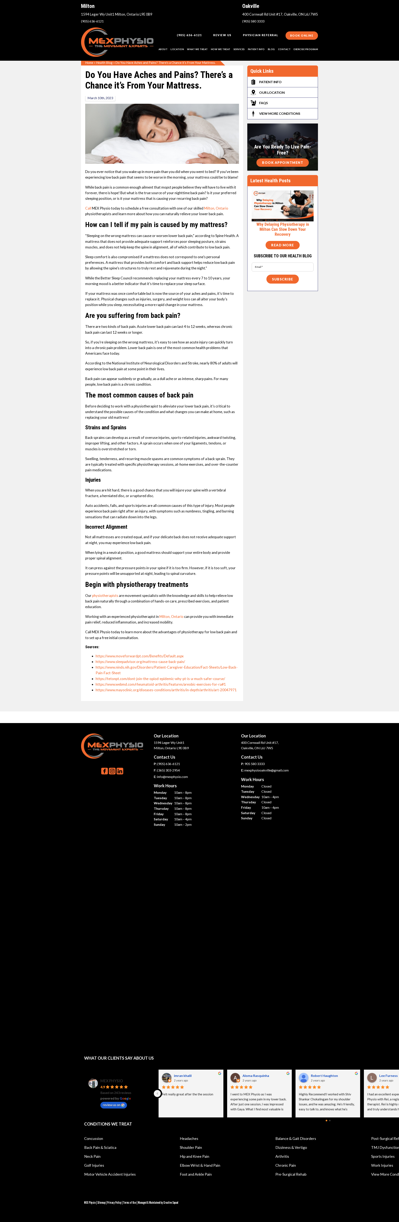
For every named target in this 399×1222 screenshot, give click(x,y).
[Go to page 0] (326, 1121)
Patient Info (270, 82)
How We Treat (220, 49)
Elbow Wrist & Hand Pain (200, 1165)
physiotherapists (105, 595)
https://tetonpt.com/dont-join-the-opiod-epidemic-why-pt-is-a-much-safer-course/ (160, 678)
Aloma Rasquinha (256, 1076)
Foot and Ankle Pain (196, 1174)
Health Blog (104, 62)
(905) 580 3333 (253, 21)
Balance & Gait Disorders (295, 1138)
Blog (271, 49)
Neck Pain (92, 1156)
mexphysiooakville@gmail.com (266, 770)
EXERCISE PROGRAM (306, 49)
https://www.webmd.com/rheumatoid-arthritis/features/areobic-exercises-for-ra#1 (161, 684)
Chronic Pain (285, 1165)
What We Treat (197, 49)
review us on (111, 1105)
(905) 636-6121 (92, 21)
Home (89, 62)
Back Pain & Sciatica (100, 1147)
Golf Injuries (94, 1165)
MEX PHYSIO (111, 1081)
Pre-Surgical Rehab (291, 1174)
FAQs (263, 103)
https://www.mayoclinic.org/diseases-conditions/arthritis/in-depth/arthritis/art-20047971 (166, 690)
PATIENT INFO (256, 49)
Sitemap (101, 1203)
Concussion (93, 1138)
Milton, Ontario (216, 208)
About (163, 49)
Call (88, 208)
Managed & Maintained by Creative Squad (158, 1203)
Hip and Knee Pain (194, 1156)
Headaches (189, 1138)
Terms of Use (129, 1203)
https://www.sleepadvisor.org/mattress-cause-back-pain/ (140, 661)
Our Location (272, 92)
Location (177, 49)
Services (239, 49)
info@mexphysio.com (172, 777)
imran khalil (183, 1076)
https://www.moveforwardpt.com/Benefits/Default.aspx (140, 656)
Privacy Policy (114, 1203)
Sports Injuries (383, 1156)
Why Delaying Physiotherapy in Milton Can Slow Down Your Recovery (282, 229)
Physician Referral (260, 35)
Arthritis (282, 1156)
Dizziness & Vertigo (291, 1147)
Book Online (302, 35)
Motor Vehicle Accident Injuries (110, 1174)
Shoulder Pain (191, 1147)
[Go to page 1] (329, 1120)
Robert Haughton (324, 1076)
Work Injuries (382, 1165)
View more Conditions (279, 113)
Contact (284, 49)
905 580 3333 (255, 764)
